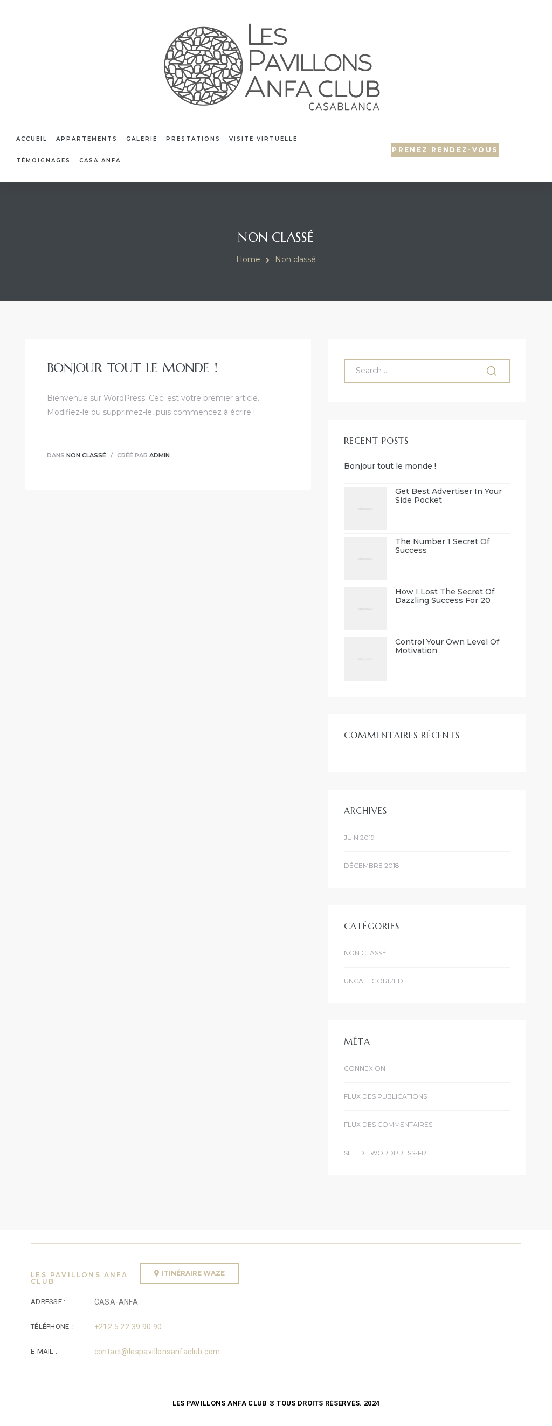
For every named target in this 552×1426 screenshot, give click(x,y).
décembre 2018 (371, 865)
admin (159, 455)
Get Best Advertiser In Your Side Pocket (448, 496)
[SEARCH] (492, 371)
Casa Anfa (100, 160)
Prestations (193, 138)
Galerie (141, 138)
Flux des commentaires (388, 1124)
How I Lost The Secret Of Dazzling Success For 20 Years (444, 596)
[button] (445, 150)
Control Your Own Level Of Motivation (447, 646)
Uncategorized (373, 981)
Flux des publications (385, 1096)
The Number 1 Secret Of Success (442, 546)
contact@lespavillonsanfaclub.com (157, 1351)
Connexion (364, 1068)
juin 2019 (359, 837)
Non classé (86, 455)
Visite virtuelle (263, 138)
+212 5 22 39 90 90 (128, 1326)
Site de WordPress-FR (385, 1153)
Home (248, 259)
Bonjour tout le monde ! (132, 368)
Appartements (87, 138)
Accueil (31, 138)
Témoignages (43, 160)
